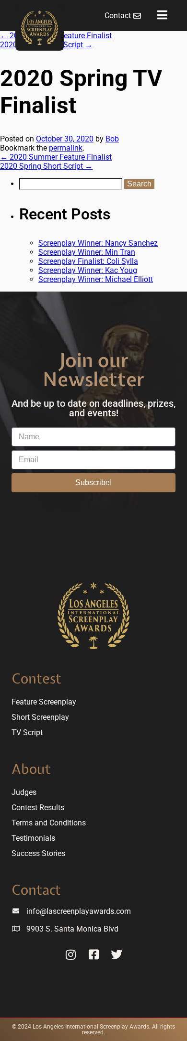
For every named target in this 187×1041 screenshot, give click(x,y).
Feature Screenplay (44, 701)
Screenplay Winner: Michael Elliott (95, 279)
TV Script (27, 732)
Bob (112, 138)
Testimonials (33, 838)
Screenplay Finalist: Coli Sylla (88, 261)
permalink (65, 147)
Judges (24, 792)
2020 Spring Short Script (46, 166)
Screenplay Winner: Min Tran (86, 252)
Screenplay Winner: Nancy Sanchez (98, 243)
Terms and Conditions (49, 822)
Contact (36, 889)
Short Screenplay (40, 717)
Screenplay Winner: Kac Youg (87, 270)
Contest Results (38, 807)
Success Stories (38, 853)
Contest (36, 678)
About (31, 768)
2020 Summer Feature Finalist (56, 157)
